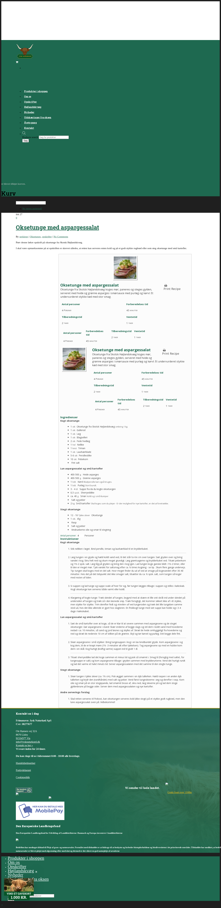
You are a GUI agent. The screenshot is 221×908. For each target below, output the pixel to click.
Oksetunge (35, 236)
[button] (19, 889)
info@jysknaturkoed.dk (28, 741)
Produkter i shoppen (26, 858)
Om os (14, 862)
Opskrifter (17, 866)
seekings (23, 236)
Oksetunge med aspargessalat (57, 227)
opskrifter (47, 236)
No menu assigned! (32, 208)
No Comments (61, 236)
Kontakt (29, 127)
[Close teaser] (36, 871)
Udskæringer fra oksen (37, 117)
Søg (26, 140)
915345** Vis (23, 738)
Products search (30, 137)
